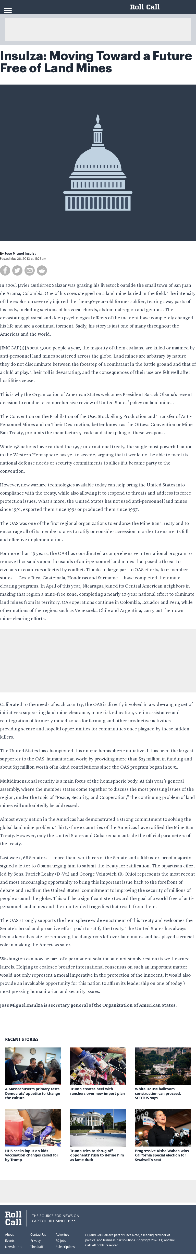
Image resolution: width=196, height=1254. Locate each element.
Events (10, 1240)
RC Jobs (61, 1240)
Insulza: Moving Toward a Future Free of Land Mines (96, 62)
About (9, 1234)
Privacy (35, 1240)
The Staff (36, 1247)
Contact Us (38, 1234)
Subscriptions (65, 1247)
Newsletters (13, 1247)
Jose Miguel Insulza (20, 253)
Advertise (62, 1234)
